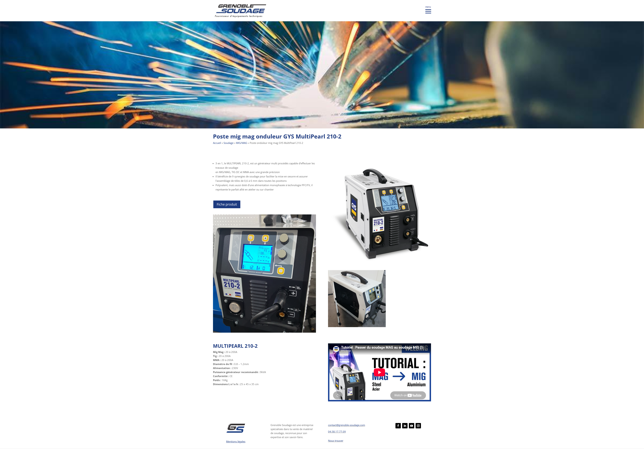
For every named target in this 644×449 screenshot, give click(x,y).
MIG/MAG (241, 143)
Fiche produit (227, 204)
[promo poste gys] (379, 263)
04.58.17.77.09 (337, 431)
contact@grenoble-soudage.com (346, 425)
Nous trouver (335, 440)
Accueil (217, 143)
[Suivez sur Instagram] (418, 425)
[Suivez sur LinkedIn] (405, 425)
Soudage (228, 143)
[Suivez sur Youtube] (411, 425)
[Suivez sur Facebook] (398, 425)
